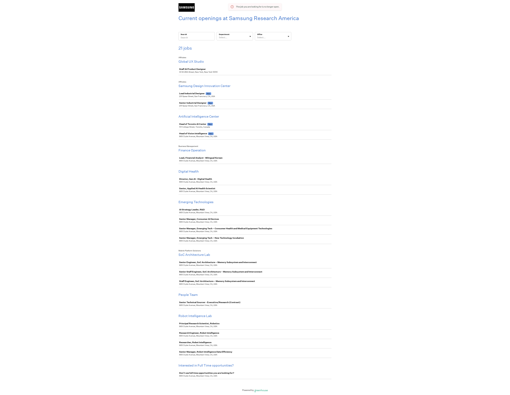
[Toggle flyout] (250, 36)
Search (184, 34)
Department (224, 34)
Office (259, 34)
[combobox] (257, 37)
